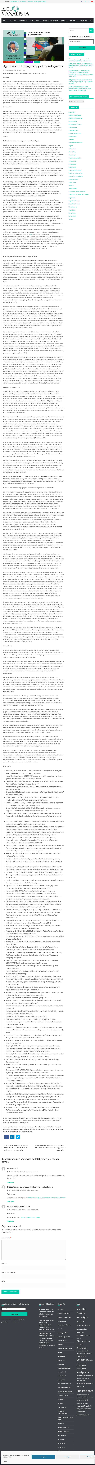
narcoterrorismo (74, 179)
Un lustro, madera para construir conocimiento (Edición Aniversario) (46, 1311)
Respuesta (10, 1182)
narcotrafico (72, 182)
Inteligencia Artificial (75, 170)
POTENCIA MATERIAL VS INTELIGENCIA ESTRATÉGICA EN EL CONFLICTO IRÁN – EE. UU (81, 66)
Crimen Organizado (75, 133)
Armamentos (73, 121)
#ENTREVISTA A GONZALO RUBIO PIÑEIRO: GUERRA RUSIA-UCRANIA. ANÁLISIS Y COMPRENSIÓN (16, 1148)
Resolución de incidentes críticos (79, 195)
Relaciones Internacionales (77, 192)
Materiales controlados (76, 176)
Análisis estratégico (9, 61)
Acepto (43, 1457)
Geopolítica (72, 152)
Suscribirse (83, 20)
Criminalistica (73, 136)
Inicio (5, 20)
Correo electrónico (8, 1272)
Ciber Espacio (73, 127)
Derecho (71, 139)
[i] (31, 234)
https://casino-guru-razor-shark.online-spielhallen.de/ (30, 1187)
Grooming (72, 155)
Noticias (13, 20)
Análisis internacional (75, 118)
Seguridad (37, 61)
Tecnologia (72, 210)
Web (3, 1281)
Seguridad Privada (74, 201)
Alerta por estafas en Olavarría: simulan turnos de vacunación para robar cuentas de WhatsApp (80, 88)
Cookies (5, 1461)
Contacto (72, 20)
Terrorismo (72, 213)
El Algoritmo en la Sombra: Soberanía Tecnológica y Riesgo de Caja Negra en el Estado (81, 82)
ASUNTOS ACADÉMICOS (50, 20)
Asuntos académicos (75, 124)
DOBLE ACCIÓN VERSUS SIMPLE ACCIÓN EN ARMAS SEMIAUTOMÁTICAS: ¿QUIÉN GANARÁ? (49, 1148)
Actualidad (72, 112)
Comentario (6, 1238)
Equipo (63, 20)
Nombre (5, 1263)
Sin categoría (73, 207)
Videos (71, 219)
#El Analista (22, 70)
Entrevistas (23, 20)
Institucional (72, 161)
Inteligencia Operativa (75, 173)
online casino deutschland (18, 1206)
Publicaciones (35, 20)
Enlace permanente (32, 1172)
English (71, 146)
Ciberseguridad (73, 130)
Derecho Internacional (75, 143)
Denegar (67, 1457)
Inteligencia (20, 61)
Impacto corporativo (75, 158)
